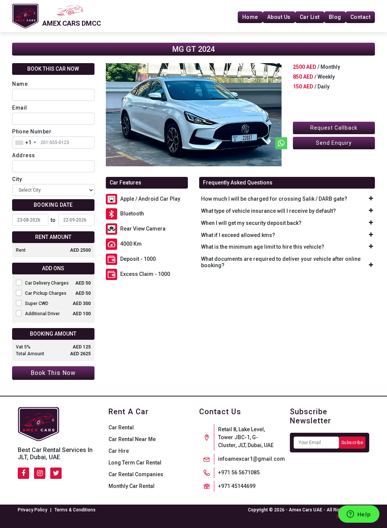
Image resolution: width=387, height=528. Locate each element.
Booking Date (53, 205)
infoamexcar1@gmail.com (251, 459)
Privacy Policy (32, 510)
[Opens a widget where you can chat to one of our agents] (358, 514)
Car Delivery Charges (58, 283)
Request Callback (334, 128)
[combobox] (25, 142)
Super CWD (58, 303)
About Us (279, 17)
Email (19, 108)
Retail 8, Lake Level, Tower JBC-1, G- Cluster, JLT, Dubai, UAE (246, 437)
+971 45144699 (236, 486)
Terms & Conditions (75, 510)
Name (20, 84)
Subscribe (352, 442)
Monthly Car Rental (131, 486)
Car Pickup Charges (58, 293)
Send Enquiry (334, 143)
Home (250, 17)
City (17, 179)
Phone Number (31, 132)
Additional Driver (58, 313)
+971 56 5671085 (239, 472)
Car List (310, 17)
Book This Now (53, 372)
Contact (360, 17)
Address (23, 155)
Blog (335, 17)
